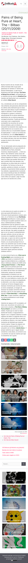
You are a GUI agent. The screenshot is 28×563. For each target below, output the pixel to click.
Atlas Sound (6, 34)
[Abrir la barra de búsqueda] (21, 4)
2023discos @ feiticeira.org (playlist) (13, 447)
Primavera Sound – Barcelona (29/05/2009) (11, 426)
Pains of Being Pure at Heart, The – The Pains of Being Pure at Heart (13, 384)
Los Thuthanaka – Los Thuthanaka (10, 493)
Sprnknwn (24, 433)
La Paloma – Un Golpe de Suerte (13, 520)
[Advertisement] (14, 68)
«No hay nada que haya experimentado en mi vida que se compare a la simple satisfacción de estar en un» (13, 397)
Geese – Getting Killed (10, 507)
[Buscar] (24, 464)
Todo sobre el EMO (8, 452)
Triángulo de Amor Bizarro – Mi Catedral (13, 481)
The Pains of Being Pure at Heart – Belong (13, 356)
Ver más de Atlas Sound (11, 440)
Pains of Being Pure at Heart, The (14, 33)
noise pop (3, 50)
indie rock (8, 49)
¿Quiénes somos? (17, 559)
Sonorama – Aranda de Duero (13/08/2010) (11, 412)
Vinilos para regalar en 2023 (10, 455)
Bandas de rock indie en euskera (12, 450)
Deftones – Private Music (11, 546)
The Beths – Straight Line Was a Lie (13, 532)
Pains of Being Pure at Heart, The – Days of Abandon (13, 370)
